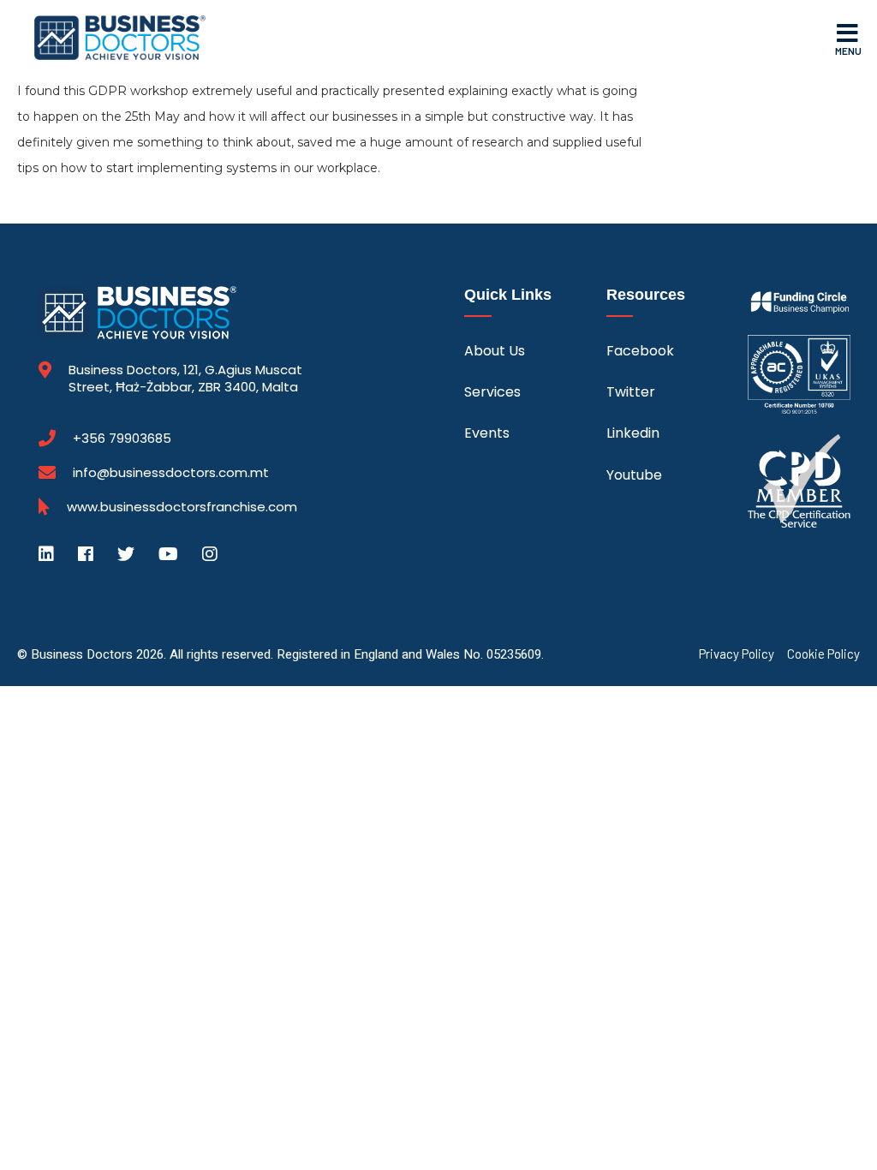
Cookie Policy (823, 654)
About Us (494, 351)
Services (492, 392)
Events (487, 433)
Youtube (634, 475)
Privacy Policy (736, 654)
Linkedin (632, 433)
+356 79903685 (122, 438)
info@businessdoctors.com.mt (171, 472)
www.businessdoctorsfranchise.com (182, 507)
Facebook (640, 351)
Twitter (630, 392)
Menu (848, 51)
